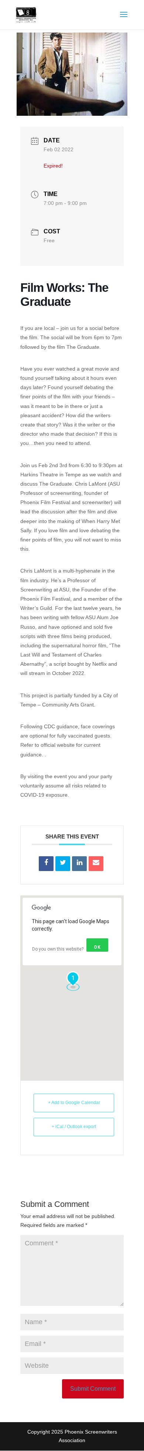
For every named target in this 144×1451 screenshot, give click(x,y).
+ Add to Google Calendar (74, 1102)
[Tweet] (62, 863)
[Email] (96, 863)
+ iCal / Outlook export (74, 1126)
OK (97, 947)
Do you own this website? (57, 949)
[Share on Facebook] (46, 863)
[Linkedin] (79, 863)
